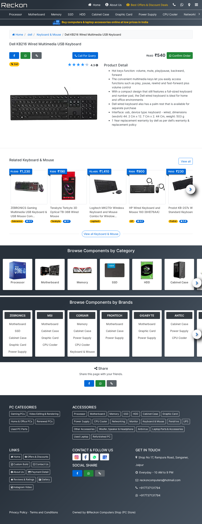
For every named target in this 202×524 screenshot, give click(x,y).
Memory (56, 14)
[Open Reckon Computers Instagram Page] (76, 456)
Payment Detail (40, 471)
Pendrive (174, 421)
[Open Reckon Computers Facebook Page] (85, 456)
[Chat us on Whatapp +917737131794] (94, 456)
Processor (15, 14)
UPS (185, 421)
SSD (70, 14)
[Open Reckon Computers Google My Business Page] (104, 456)
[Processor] (17, 270)
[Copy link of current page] (37, 55)
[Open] (196, 5)
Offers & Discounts (37, 456)
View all (186, 161)
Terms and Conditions (44, 512)
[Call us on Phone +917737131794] (174, 5)
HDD (82, 14)
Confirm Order (181, 55)
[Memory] (82, 270)
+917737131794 (149, 487)
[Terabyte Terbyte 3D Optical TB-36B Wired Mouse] (68, 187)
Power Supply (148, 14)
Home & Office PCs (21, 421)
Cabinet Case (100, 14)
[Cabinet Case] (179, 270)
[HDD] (147, 270)
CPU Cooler (170, 14)
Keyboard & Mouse (49, 34)
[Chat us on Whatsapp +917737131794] (181, 5)
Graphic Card (123, 14)
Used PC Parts (19, 429)
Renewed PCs (44, 421)
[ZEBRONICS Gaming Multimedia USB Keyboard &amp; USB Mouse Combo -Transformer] (29, 187)
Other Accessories (84, 429)
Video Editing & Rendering (43, 413)
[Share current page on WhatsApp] (25, 55)
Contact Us (41, 464)
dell (30, 34)
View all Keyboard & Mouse (101, 234)
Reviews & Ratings (23, 479)
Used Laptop (81, 436)
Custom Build (20, 464)
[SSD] (114, 270)
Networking (191, 14)
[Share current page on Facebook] (14, 55)
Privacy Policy (18, 512)
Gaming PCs (18, 413)
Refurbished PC (101, 436)
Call (86, 55)
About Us (18, 471)
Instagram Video (22, 487)
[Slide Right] (190, 189)
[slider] (78, 65)
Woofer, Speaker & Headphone (116, 429)
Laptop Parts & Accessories (167, 429)
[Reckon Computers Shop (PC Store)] (14, 5)
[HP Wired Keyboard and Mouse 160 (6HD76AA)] (147, 187)
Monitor (133, 421)
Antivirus (143, 429)
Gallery (45, 479)
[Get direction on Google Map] (189, 5)
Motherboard (36, 14)
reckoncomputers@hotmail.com (159, 480)
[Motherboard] (50, 270)
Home (16, 456)
